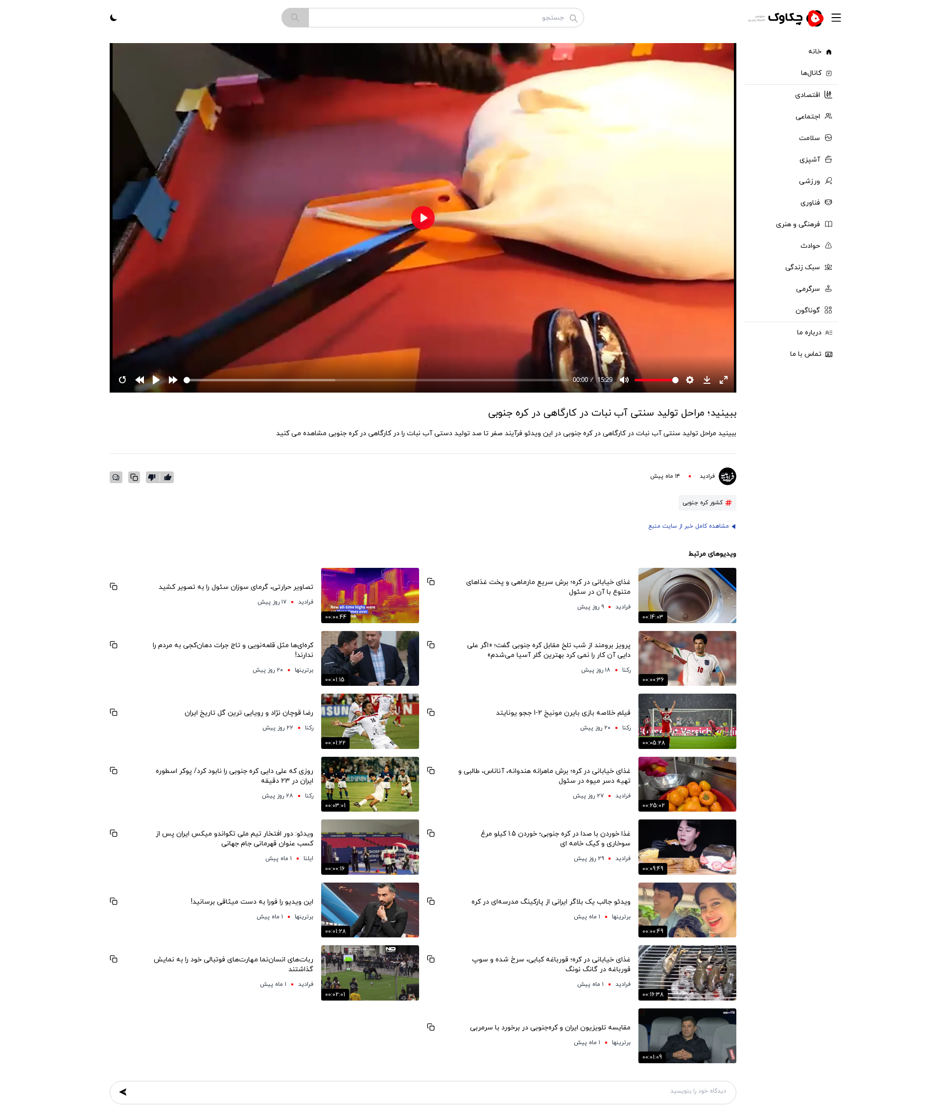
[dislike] (154, 477)
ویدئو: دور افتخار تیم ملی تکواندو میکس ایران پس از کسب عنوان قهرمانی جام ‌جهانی (234, 838)
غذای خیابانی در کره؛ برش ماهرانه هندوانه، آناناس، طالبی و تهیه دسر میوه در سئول (544, 776)
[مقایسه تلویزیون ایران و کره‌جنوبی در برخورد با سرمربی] (687, 1036)
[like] (168, 477)
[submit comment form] (123, 1092)
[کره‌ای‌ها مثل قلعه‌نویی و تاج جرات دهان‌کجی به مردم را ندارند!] (370, 658)
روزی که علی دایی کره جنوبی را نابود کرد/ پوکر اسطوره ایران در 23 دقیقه (234, 776)
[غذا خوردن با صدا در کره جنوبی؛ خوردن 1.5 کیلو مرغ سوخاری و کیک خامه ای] (687, 847)
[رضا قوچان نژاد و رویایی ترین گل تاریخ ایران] (370, 721)
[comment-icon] (116, 477)
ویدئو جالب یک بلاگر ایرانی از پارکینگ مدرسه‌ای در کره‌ (551, 902)
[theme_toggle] (114, 18)
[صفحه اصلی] (787, 17)
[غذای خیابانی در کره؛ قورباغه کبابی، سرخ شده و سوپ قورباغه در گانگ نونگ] (687, 973)
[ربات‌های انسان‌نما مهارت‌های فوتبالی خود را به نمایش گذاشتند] (370, 973)
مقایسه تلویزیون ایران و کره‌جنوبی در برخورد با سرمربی (550, 1027)
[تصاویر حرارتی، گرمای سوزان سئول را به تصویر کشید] (370, 595)
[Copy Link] (134, 477)
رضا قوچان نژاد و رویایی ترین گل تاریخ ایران (249, 713)
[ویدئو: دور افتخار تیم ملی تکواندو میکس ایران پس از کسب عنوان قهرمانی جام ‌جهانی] (370, 847)
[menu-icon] (836, 17)
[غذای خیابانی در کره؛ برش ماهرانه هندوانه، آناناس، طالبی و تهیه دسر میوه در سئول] (687, 784)
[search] (295, 17)
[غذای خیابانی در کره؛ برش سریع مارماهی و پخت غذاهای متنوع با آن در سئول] (687, 595)
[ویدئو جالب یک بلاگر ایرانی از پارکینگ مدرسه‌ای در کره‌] (687, 910)
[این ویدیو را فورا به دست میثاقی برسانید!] (370, 910)
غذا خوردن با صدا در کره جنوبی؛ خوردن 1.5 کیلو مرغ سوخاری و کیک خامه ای (556, 838)
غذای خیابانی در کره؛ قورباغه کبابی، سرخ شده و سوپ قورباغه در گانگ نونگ (551, 964)
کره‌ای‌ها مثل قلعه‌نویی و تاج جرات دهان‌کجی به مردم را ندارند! (233, 650)
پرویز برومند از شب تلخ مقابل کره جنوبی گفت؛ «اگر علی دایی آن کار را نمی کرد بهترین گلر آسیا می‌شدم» (549, 650)
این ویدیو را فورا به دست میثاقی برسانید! (252, 902)
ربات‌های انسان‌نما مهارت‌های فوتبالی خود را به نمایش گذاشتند (233, 964)
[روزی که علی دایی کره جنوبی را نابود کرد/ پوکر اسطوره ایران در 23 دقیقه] (370, 784)
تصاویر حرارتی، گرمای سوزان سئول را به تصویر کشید (236, 587)
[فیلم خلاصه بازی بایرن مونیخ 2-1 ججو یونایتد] (687, 721)
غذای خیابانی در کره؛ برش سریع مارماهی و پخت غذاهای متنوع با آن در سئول (548, 587)
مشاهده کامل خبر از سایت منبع (688, 526)
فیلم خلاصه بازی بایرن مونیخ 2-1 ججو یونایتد (563, 713)
